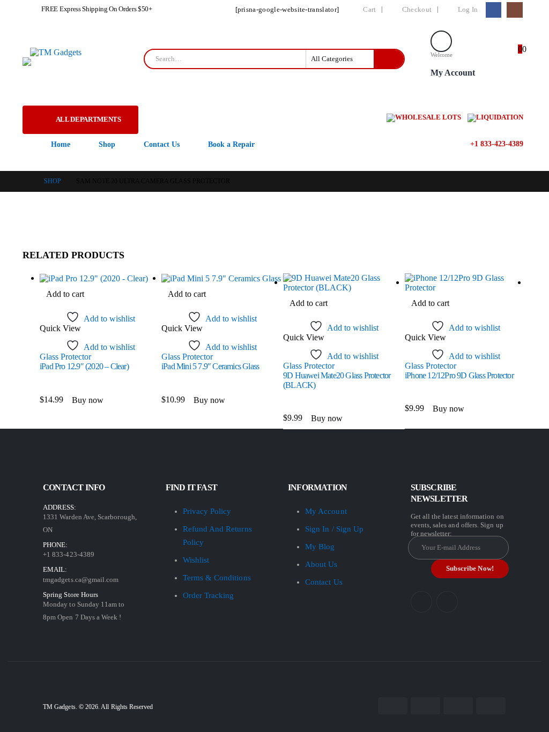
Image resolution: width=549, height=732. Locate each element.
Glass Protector (65, 356)
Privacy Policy (207, 511)
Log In (468, 9)
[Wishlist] (491, 59)
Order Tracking (208, 595)
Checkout (417, 9)
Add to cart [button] (65, 293)
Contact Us (162, 144)
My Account (326, 511)
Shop (107, 144)
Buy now (87, 400)
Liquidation (499, 117)
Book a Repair (231, 144)
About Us (321, 564)
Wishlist (196, 560)
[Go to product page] (100, 278)
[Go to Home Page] (26, 181)
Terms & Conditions (217, 577)
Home (60, 144)
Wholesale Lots (428, 117)
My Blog (320, 546)
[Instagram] (514, 10)
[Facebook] (493, 10)
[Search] (389, 59)
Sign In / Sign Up (334, 529)
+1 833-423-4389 (495, 144)
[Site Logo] (55, 52)
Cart (369, 9)
